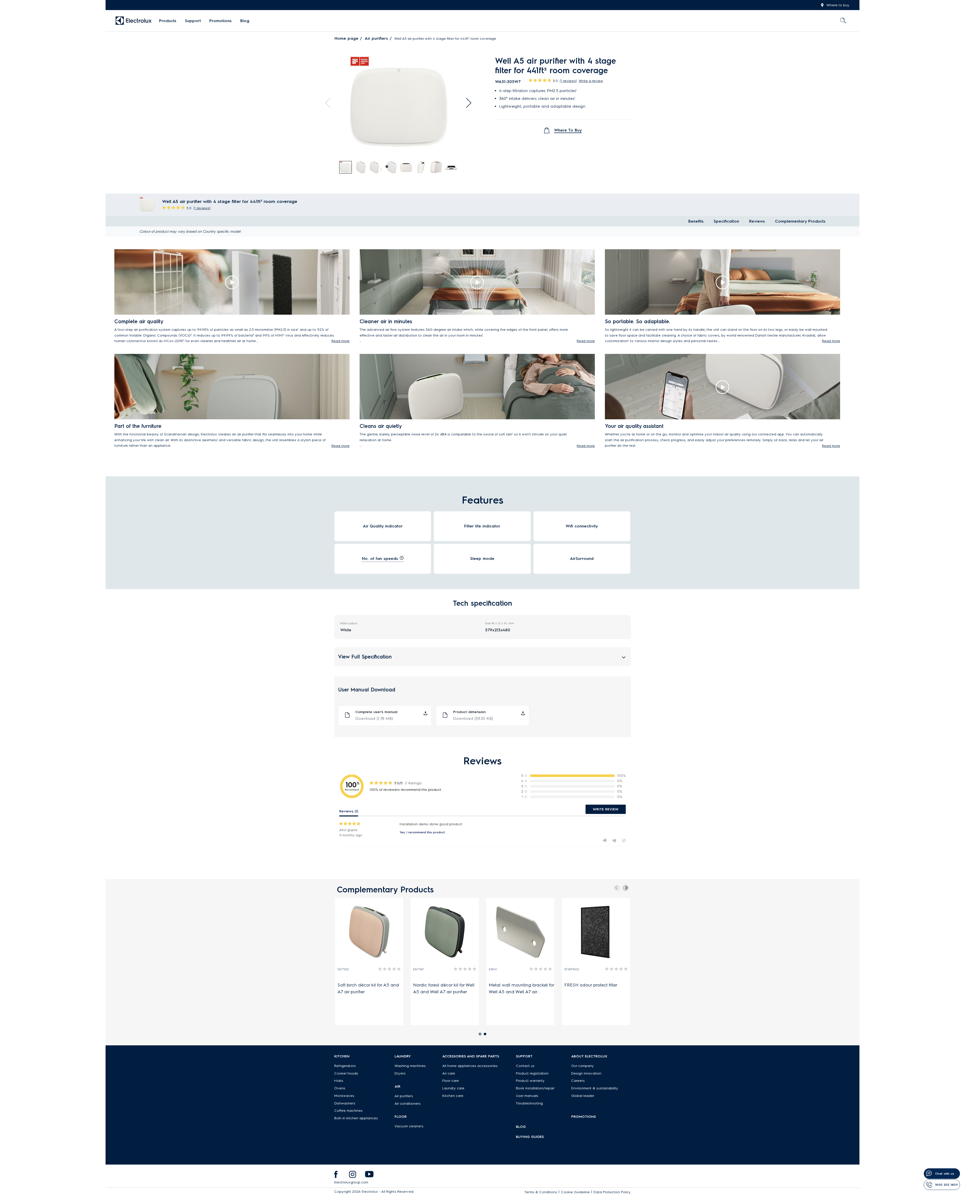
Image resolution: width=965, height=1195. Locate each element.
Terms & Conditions (540, 1192)
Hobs (338, 1081)
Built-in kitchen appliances (356, 1118)
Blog (244, 20)
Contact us (525, 1066)
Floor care (450, 1081)
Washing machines (410, 1066)
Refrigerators (345, 1066)
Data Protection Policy (612, 1192)
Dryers (400, 1073)
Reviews (757, 221)
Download (374, 718)
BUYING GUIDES (530, 1137)
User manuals (527, 1096)
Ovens (339, 1088)
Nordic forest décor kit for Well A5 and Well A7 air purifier (443, 988)
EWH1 (493, 969)
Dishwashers (344, 1103)
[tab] (346, 167)
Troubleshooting (529, 1103)
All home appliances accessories (470, 1066)
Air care (448, 1073)
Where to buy (838, 5)
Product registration (532, 1073)
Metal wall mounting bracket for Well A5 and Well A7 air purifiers (521, 988)
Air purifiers (376, 38)
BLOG (521, 1127)
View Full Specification (365, 657)
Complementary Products (800, 221)
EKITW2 (343, 969)
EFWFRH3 (571, 969)
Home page (346, 38)
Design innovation (586, 1073)
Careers (578, 1081)
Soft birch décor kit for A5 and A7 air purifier (368, 988)
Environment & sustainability (594, 1088)
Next (466, 103)
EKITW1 (418, 969)
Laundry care (453, 1088)
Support (193, 20)
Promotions (220, 20)
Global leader (582, 1096)
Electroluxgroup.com (351, 1182)
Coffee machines (348, 1110)
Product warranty (530, 1081)
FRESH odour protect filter (592, 985)
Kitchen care (452, 1096)
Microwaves (344, 1096)
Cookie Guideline (575, 1192)
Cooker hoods (346, 1073)
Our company (582, 1066)
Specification (726, 221)
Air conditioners (408, 1103)
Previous (330, 103)
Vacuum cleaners (409, 1126)
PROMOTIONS (583, 1117)
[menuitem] (168, 21)
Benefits (696, 221)
